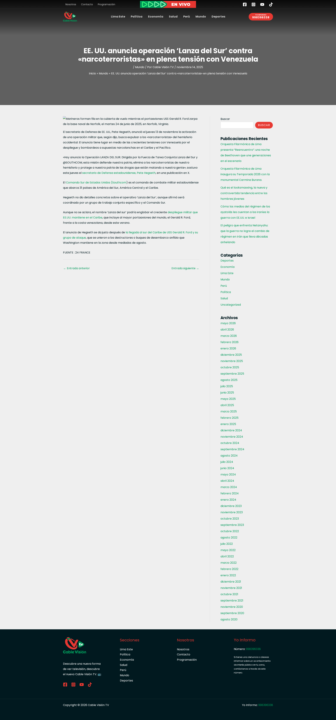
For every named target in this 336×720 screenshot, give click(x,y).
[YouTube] (262, 4)
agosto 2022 (228, 537)
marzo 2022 (228, 563)
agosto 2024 (229, 456)
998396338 (253, 649)
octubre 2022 (229, 531)
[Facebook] (245, 4)
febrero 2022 (229, 569)
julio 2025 (226, 386)
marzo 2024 (228, 487)
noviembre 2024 (231, 437)
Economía (155, 17)
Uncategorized (230, 305)
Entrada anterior (76, 268)
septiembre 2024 (232, 449)
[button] (261, 16)
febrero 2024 (229, 493)
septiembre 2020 (232, 613)
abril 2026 (227, 330)
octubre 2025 (229, 367)
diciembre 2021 (230, 582)
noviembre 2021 (231, 588)
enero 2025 (228, 424)
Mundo (200, 17)
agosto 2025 (228, 380)
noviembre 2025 (231, 361)
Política (136, 17)
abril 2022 (227, 556)
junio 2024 (227, 468)
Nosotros (70, 4)
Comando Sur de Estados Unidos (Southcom (96, 182)
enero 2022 (228, 575)
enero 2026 (228, 348)
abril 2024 (227, 481)
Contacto (87, 4)
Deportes (218, 17)
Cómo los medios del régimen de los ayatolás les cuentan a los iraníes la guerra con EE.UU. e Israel (245, 212)
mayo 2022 (228, 550)
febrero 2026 (229, 342)
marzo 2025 (228, 411)
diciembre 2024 (231, 430)
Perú (186, 17)
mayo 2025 (228, 399)
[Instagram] (253, 4)
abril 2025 (227, 405)
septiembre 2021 (231, 601)
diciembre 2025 (231, 355)
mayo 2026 (228, 323)
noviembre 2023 (231, 512)
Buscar (225, 119)
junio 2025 (227, 393)
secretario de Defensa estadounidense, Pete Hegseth (119, 173)
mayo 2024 (228, 474)
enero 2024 (228, 500)
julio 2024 (226, 462)
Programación (106, 4)
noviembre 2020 (231, 607)
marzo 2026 (228, 336)
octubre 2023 (229, 519)
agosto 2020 (228, 619)
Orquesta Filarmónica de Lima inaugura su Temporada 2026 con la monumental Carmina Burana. (245, 174)
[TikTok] (271, 4)
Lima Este (118, 17)
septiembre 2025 (232, 374)
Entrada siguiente (185, 268)
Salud (173, 17)
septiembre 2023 (232, 525)
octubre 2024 (229, 443)
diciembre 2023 (231, 506)
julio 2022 (226, 544)
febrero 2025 (229, 418)
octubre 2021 (229, 594)
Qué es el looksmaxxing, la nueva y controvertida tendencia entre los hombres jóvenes (243, 193)
